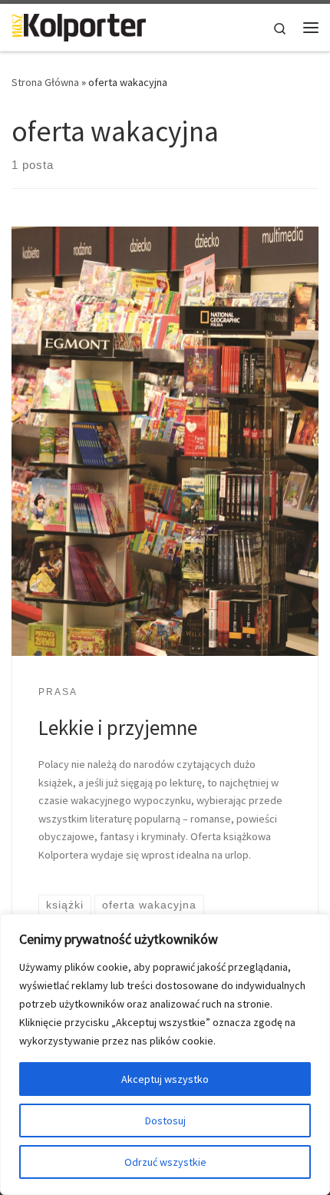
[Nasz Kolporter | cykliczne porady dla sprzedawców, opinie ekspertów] (79, 25)
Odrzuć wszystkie (165, 1162)
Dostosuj (165, 1120)
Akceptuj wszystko (165, 1079)
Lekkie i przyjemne (117, 727)
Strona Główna (45, 82)
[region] (165, 1054)
